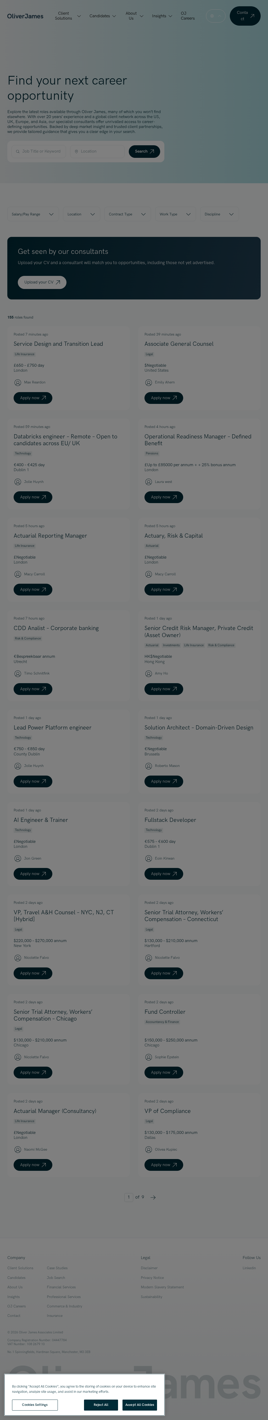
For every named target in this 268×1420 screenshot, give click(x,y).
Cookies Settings (35, 1405)
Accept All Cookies (139, 1405)
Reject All (101, 1405)
